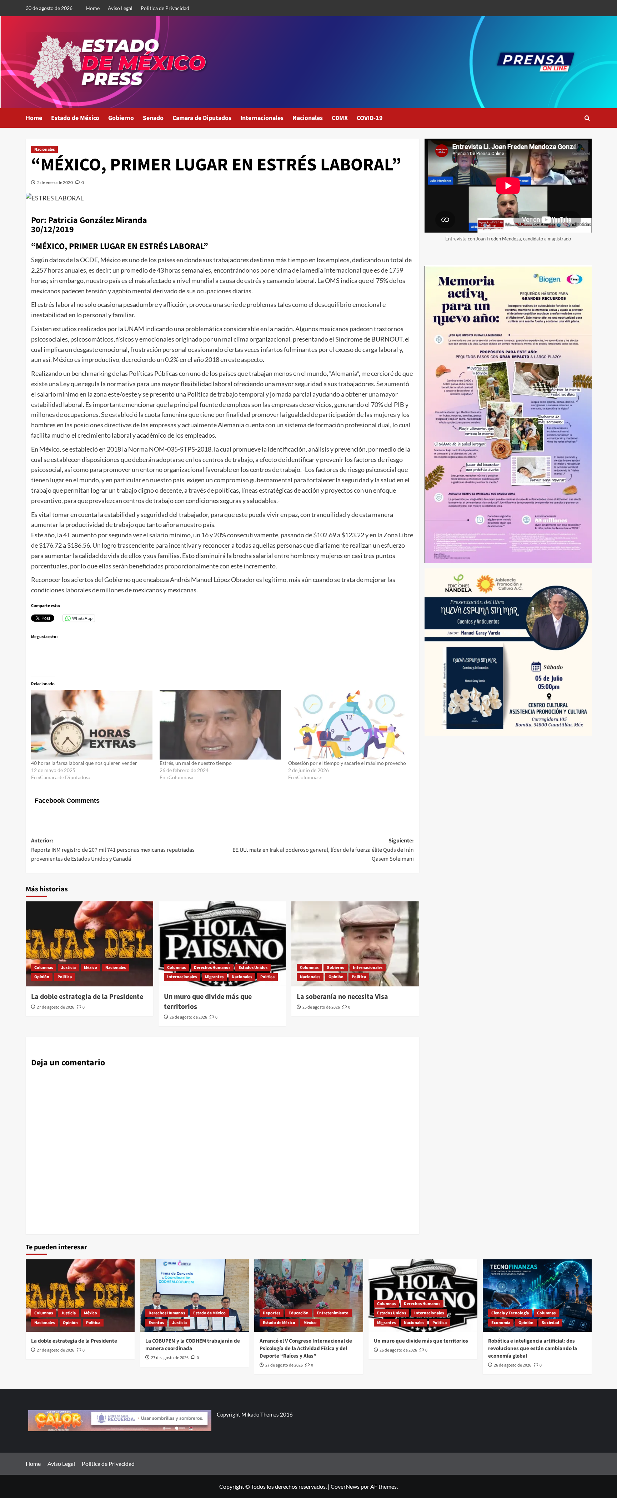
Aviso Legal (120, 8)
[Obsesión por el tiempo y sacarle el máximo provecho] (349, 725)
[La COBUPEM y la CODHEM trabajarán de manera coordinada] (194, 1295)
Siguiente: (323, 850)
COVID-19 (370, 118)
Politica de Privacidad (165, 8)
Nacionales (307, 118)
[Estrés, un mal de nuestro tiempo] (220, 725)
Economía (500, 1323)
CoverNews (345, 1486)
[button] (587, 118)
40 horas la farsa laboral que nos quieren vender (84, 763)
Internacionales (262, 118)
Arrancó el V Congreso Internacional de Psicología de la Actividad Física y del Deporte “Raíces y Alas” (306, 1348)
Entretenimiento (332, 1313)
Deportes (271, 1313)
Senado (153, 118)
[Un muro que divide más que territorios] (222, 943)
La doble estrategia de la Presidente (87, 997)
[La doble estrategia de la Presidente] (89, 943)
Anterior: (113, 850)
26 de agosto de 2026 (188, 1017)
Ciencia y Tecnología (510, 1313)
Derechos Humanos (212, 968)
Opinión (41, 977)
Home (93, 8)
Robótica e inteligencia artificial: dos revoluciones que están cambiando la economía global (532, 1348)
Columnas (43, 968)
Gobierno (121, 118)
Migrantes (214, 977)
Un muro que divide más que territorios (421, 1341)
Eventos (156, 1323)
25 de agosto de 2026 (321, 1007)
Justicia (68, 968)
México (90, 968)
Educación (298, 1313)
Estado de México (75, 118)
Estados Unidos (253, 968)
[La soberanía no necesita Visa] (355, 943)
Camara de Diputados (201, 118)
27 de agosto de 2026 (55, 1007)
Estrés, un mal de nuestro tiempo (196, 763)
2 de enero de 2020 (55, 182)
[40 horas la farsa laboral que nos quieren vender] (91, 725)
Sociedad (550, 1323)
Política (64, 977)
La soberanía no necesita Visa (342, 997)
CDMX (340, 118)
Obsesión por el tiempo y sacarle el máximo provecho (347, 763)
